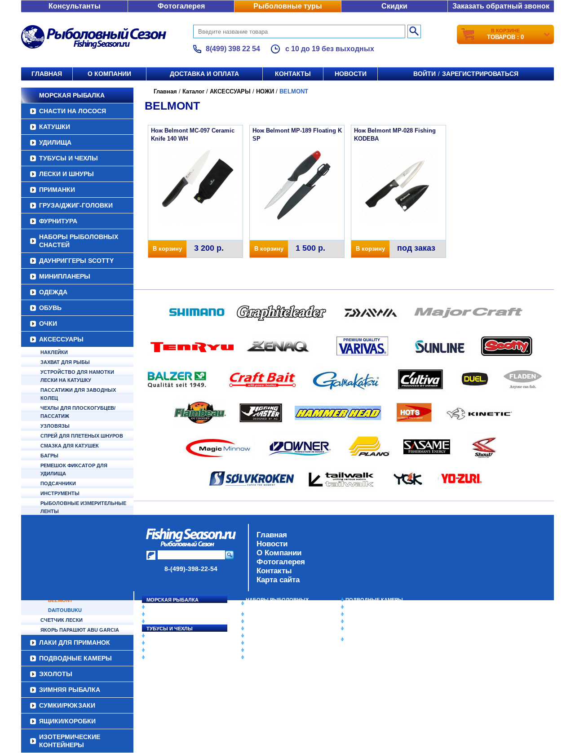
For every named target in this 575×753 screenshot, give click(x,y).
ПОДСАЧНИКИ (58, 483)
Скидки (394, 6)
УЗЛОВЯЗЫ (55, 426)
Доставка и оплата (204, 73)
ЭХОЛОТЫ (358, 607)
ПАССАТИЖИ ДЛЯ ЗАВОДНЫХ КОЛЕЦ (78, 394)
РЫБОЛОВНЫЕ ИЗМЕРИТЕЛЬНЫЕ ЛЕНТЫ (83, 507)
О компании (109, 73)
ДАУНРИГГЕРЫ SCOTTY (76, 260)
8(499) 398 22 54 (233, 49)
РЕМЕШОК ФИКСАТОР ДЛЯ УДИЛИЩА (73, 469)
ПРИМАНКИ (57, 189)
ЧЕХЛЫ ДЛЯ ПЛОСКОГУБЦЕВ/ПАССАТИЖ (77, 412)
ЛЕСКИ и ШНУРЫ (66, 173)
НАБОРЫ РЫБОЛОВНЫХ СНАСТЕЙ (78, 240)
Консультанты (75, 6)
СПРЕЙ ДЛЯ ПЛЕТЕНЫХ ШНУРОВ (81, 436)
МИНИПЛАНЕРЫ (64, 276)
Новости (351, 73)
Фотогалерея (181, 6)
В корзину (167, 248)
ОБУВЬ (50, 307)
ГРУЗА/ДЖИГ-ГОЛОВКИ (76, 205)
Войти (424, 73)
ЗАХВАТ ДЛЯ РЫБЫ (65, 362)
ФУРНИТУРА (58, 221)
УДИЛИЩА (55, 142)
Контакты (293, 73)
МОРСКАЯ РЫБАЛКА (72, 95)
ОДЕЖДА (53, 292)
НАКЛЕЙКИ (54, 352)
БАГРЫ (49, 455)
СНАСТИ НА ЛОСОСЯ (72, 111)
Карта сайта (278, 580)
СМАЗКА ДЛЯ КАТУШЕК (69, 445)
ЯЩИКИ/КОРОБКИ (367, 628)
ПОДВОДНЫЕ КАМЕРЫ (374, 599)
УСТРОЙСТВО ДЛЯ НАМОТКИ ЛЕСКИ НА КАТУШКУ (77, 376)
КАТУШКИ (54, 126)
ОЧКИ (48, 323)
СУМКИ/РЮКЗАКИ (367, 621)
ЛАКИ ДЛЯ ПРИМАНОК (274, 657)
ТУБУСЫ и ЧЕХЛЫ (68, 158)
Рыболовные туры (287, 6)
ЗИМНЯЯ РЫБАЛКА (369, 614)
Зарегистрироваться (480, 73)
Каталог (193, 91)
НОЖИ (265, 91)
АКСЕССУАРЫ (61, 339)
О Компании (279, 553)
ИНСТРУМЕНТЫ (60, 493)
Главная (46, 73)
